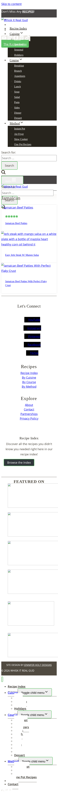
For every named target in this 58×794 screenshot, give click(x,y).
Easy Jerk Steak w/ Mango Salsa (22, 255)
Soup (16, 91)
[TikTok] (27, 38)
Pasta (16, 102)
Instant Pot (19, 128)
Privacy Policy (29, 418)
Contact (29, 409)
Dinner (17, 112)
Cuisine (13, 693)
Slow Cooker (21, 139)
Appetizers (19, 76)
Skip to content (11, 4)
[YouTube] (4, 38)
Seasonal (18, 49)
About (29, 405)
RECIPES (28, 11)
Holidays (18, 55)
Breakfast (19, 65)
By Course (29, 382)
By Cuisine (29, 377)
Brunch (18, 70)
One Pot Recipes (22, 144)
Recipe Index (18, 28)
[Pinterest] (21, 38)
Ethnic (17, 39)
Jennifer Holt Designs (38, 665)
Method (13, 761)
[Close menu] (2, 679)
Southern (18, 44)
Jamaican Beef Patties (16, 223)
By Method (29, 386)
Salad (17, 97)
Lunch (17, 86)
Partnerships (29, 414)
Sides (17, 107)
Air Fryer (19, 134)
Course (12, 715)
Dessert (18, 118)
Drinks (17, 81)
